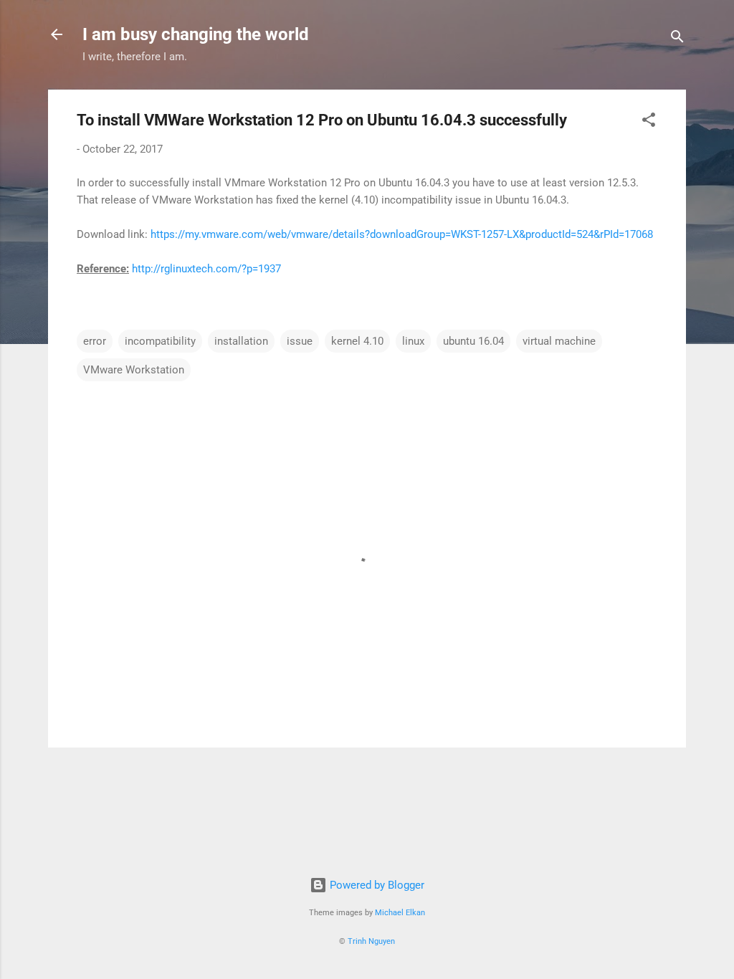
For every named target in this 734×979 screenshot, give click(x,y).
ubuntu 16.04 (473, 341)
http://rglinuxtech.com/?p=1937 (206, 268)
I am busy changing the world (195, 34)
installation (241, 341)
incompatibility (160, 341)
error (94, 341)
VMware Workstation (133, 369)
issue (300, 341)
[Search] (677, 39)
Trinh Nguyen (371, 941)
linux (413, 341)
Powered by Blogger (375, 885)
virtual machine (559, 341)
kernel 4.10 (357, 341)
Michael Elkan (400, 912)
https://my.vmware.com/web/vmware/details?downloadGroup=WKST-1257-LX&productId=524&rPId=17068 (402, 234)
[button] (648, 122)
